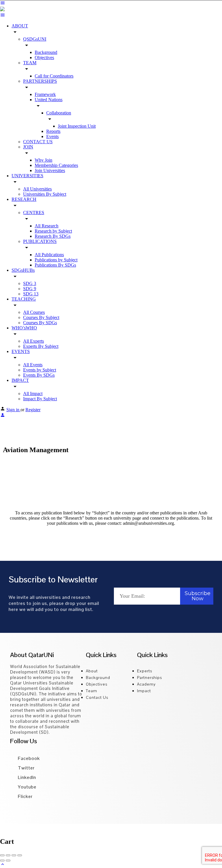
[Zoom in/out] (19, 855)
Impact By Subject (40, 398)
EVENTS (21, 351)
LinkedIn (26, 777)
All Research (46, 225)
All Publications (49, 254)
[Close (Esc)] (2, 855)
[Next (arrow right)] (8, 860)
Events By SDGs (39, 375)
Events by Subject (39, 369)
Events (52, 136)
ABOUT (20, 25)
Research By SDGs (53, 236)
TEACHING (24, 299)
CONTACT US (38, 141)
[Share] (8, 855)
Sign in (13, 409)
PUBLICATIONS (40, 241)
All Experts (33, 341)
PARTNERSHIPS (40, 81)
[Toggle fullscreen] (14, 855)
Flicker (25, 796)
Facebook (28, 758)
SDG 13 (30, 293)
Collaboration (58, 112)
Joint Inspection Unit (77, 126)
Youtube (26, 787)
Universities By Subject (44, 194)
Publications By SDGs (55, 265)
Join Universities (50, 170)
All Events (32, 364)
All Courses (34, 312)
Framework (45, 94)
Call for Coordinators (54, 75)
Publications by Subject (56, 259)
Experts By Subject (40, 346)
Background (46, 52)
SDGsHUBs (23, 270)
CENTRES (33, 212)
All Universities (37, 188)
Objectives (44, 57)
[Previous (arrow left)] (2, 860)
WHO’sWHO (24, 327)
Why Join (43, 160)
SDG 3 (29, 283)
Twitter (26, 768)
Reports (53, 131)
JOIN (28, 146)
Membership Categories (56, 165)
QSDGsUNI (34, 39)
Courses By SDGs (40, 322)
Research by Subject (53, 231)
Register (32, 409)
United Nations (48, 99)
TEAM (29, 62)
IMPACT (20, 380)
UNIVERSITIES (27, 175)
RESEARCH (24, 199)
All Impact (32, 393)
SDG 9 (29, 288)
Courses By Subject (41, 317)
